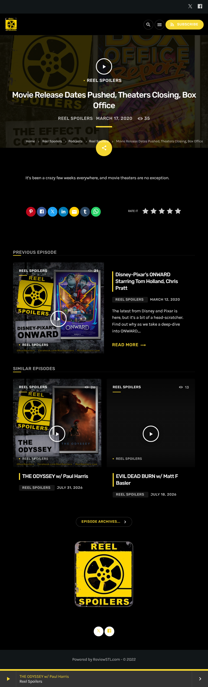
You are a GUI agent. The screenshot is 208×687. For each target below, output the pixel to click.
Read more (129, 344)
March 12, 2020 (165, 300)
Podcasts (76, 141)
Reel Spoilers (52, 141)
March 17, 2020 (114, 118)
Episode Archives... (101, 522)
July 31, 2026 (70, 488)
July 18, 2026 (164, 495)
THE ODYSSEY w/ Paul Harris (44, 676)
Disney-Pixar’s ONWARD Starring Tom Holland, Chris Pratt (146, 281)
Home (30, 141)
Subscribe (184, 24)
